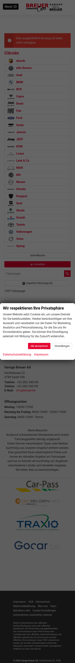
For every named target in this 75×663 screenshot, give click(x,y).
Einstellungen (62, 346)
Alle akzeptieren (39, 346)
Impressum (41, 354)
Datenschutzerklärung (17, 354)
